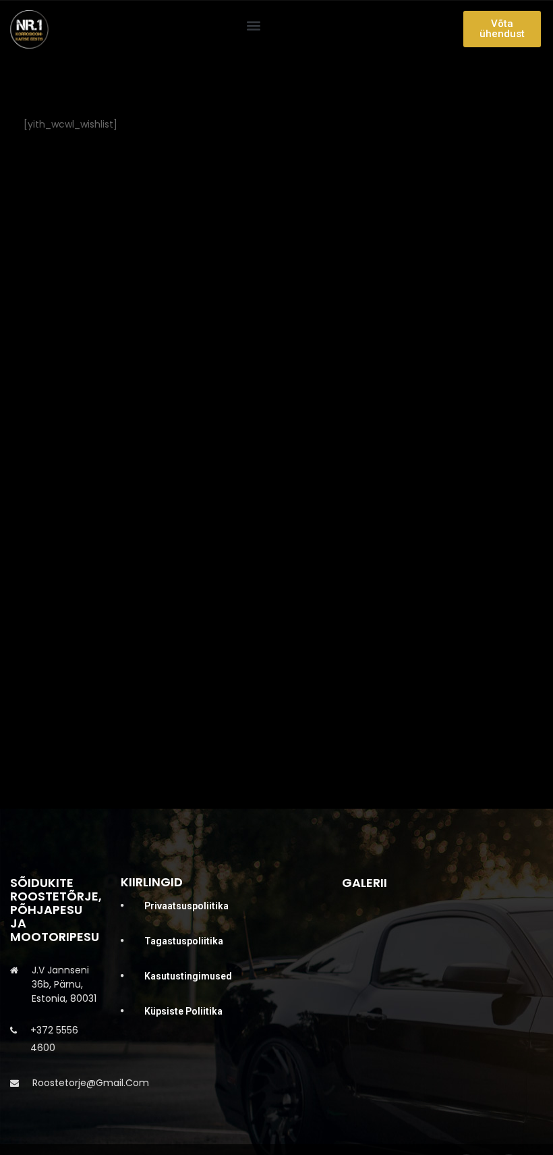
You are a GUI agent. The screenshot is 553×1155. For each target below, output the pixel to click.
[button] (254, 26)
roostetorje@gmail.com (90, 1083)
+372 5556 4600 (54, 1038)
